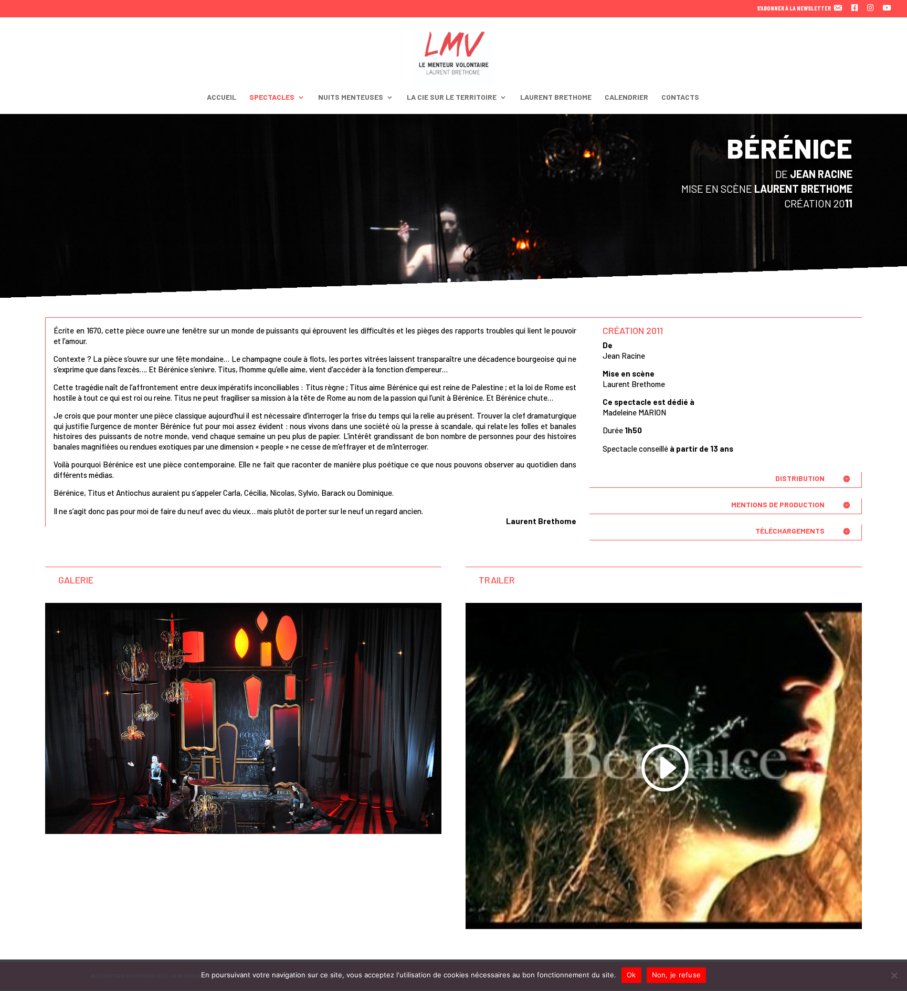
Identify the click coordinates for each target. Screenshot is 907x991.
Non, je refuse (676, 975)
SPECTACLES (271, 97)
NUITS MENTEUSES (350, 97)
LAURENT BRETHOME (556, 97)
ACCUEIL (221, 97)
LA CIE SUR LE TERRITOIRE (452, 97)
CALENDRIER (626, 97)
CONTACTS (680, 97)
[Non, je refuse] (894, 975)
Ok (631, 975)
